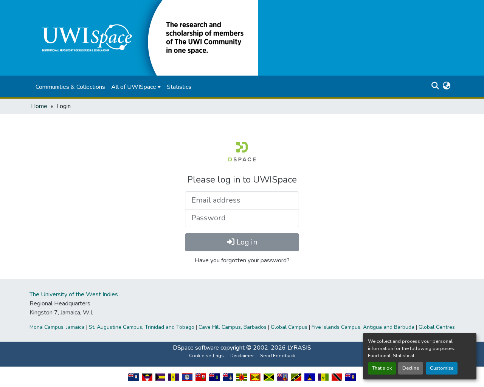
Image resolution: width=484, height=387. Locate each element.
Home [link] (39, 106)
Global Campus (289, 327)
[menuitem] (136, 86)
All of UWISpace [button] (133, 87)
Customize (441, 368)
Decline (410, 368)
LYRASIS (299, 348)
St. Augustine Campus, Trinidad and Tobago (141, 327)
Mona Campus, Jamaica (57, 327)
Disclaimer (242, 356)
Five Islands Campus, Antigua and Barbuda (363, 327)
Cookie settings (206, 356)
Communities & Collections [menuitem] (70, 87)
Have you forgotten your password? (242, 260)
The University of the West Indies (73, 294)
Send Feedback (277, 356)
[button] (144, 37)
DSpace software (196, 348)
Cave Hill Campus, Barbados (233, 327)
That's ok (382, 368)
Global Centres (437, 327)
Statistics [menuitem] (179, 87)
